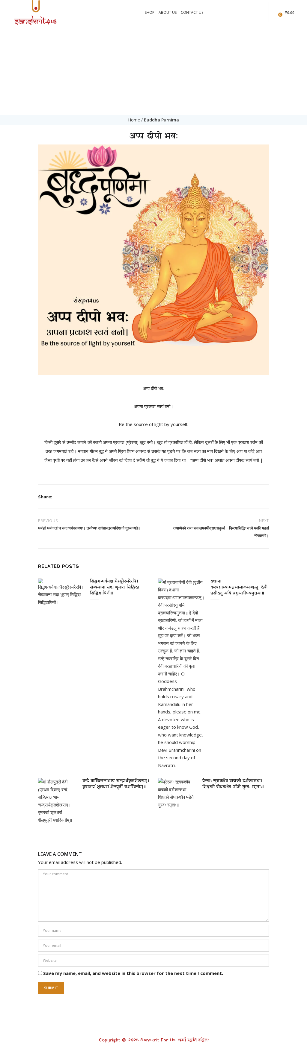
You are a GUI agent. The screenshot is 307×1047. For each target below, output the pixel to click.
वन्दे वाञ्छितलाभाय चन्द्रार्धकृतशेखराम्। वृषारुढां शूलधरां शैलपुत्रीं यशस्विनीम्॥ (115, 784)
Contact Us (192, 12)
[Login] (275, 12)
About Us (168, 12)
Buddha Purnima (161, 120)
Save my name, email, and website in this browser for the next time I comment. (133, 973)
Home (134, 120)
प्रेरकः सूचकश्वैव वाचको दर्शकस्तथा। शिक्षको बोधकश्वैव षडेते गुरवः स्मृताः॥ (233, 784)
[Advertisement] (153, 70)
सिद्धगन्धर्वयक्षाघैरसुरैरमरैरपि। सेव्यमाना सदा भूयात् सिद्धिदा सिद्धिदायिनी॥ (114, 587)
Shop (149, 12)
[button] (286, 12)
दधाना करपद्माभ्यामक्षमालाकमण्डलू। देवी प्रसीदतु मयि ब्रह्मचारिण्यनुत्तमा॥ (238, 587)
